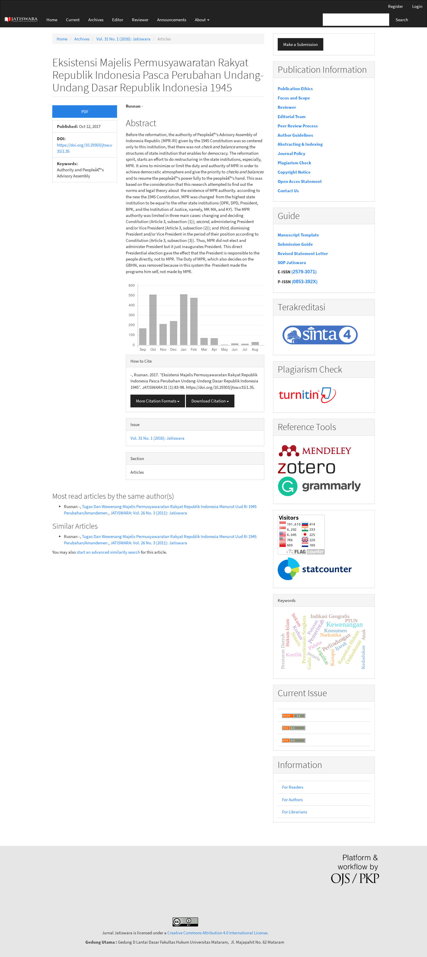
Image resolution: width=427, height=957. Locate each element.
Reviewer (140, 19)
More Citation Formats (156, 401)
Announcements (171, 19)
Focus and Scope (294, 98)
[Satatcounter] (315, 568)
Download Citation (209, 401)
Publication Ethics (295, 88)
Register (395, 6)
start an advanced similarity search (108, 552)
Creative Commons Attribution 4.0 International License (217, 932)
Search (402, 19)
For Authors (292, 799)
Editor (117, 19)
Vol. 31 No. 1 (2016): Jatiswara (123, 39)
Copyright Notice (294, 172)
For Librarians (294, 812)
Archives (95, 19)
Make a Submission (300, 44)
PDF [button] (84, 111)
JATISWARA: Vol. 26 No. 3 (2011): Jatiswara (148, 513)
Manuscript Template (298, 235)
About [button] (201, 19)
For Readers (292, 787)
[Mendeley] (315, 449)
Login (417, 6)
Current (73, 19)
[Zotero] (306, 466)
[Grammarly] (319, 486)
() (304, 272)
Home (51, 19)
